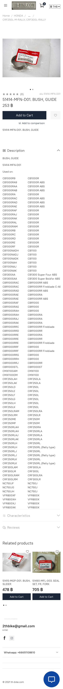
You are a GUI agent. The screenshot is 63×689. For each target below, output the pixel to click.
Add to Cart (17, 596)
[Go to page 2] (6, 605)
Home (6, 15)
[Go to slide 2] (32, 89)
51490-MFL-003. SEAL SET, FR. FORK (45, 582)
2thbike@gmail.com (19, 626)
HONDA (18, 15)
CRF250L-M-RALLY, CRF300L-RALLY (24, 19)
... (29, 15)
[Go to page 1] (3, 605)
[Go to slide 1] (30, 89)
